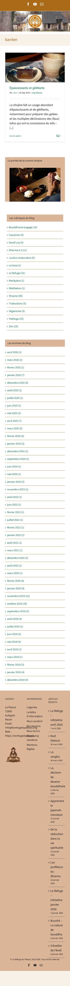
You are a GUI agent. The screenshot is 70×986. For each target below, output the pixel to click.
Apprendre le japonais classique (56, 808)
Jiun (15, 92)
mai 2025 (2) (14, 413)
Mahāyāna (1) (16, 281)
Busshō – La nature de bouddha (56, 928)
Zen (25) (13, 326)
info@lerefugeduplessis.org (21, 728)
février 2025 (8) (15, 436)
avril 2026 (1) (14, 352)
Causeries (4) (16, 235)
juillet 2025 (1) (15, 398)
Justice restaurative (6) (22, 258)
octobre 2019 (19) (17, 604)
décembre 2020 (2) (17, 558)
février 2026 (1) (15, 367)
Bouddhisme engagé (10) (23, 227)
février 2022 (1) (15, 527)
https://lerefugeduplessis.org (22, 736)
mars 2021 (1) (14, 550)
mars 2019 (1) (14, 657)
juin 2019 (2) (14, 634)
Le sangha (55, 754)
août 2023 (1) (14, 497)
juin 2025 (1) (14, 406)
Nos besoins (34, 726)
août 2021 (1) (14, 543)
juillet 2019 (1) (15, 626)
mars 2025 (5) (14, 428)
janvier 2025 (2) (15, 444)
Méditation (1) (17, 288)
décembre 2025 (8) (17, 383)
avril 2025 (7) (14, 421)
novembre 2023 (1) (17, 489)
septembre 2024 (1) (18, 459)
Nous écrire (33, 731)
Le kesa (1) (15, 265)
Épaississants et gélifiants (27, 88)
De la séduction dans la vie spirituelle (56, 838)
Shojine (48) (16, 296)
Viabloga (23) (16, 319)
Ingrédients (37, 92)
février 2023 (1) (15, 512)
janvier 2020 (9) (15, 588)
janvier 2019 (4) (15, 672)
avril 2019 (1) (14, 649)
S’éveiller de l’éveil (56, 948)
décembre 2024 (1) (17, 451)
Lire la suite (15, 135)
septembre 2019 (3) (18, 611)
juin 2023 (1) (14, 505)
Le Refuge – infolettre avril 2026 (56, 718)
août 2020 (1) (14, 565)
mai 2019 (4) (14, 642)
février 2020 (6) (15, 581)
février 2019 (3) (15, 665)
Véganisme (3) (17, 311)
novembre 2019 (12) (18, 596)
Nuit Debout (55, 738)
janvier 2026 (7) (15, 375)
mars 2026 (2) (14, 360)
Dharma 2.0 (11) (18, 250)
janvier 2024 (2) (15, 482)
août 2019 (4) (14, 619)
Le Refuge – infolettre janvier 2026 (56, 900)
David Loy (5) (16, 242)
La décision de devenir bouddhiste (56, 777)
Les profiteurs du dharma (56, 869)
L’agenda (32, 707)
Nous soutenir (35, 721)
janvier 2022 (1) (15, 535)
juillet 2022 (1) (15, 520)
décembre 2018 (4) (17, 680)
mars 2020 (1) (14, 573)
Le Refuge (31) (17, 273)
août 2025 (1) (14, 390)
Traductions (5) (17, 303)
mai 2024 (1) (14, 474)
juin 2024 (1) (14, 466)
